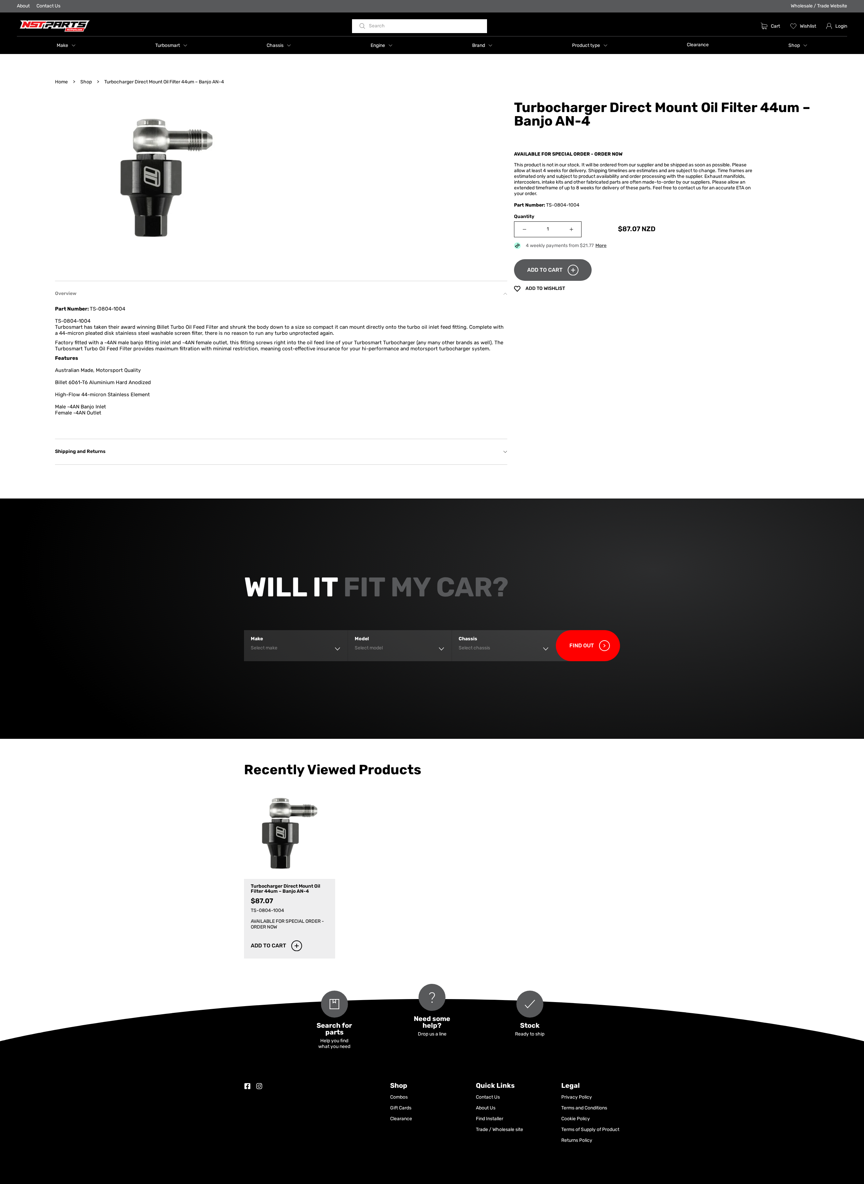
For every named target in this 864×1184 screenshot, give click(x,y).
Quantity (524, 216)
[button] (66, 45)
